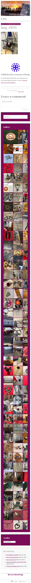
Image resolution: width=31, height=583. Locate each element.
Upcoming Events (11, 560)
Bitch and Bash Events (12, 557)
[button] (10, 137)
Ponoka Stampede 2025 (12, 566)
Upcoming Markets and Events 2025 (16, 562)
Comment (24, 109)
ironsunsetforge (15, 24)
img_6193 (16, 90)
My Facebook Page (15, 574)
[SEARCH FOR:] (15, 117)
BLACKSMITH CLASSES (12, 555)
